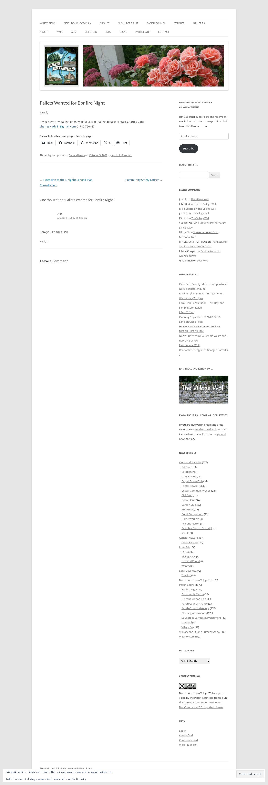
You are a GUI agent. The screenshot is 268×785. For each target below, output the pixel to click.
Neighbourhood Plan (77, 23)
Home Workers (190, 519)
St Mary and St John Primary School (199, 632)
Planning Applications (194, 613)
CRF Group (187, 495)
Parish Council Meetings (195, 608)
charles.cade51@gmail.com (58, 126)
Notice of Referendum (192, 289)
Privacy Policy (47, 768)
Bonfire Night (189, 589)
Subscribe (188, 148)
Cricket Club (188, 500)
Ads (73, 32)
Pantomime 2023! (189, 345)
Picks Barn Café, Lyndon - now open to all (203, 284)
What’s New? (47, 23)
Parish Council (156, 23)
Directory (91, 32)
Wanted (186, 566)
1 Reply (44, 112)
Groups (104, 23)
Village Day (187, 627)
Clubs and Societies (190, 462)
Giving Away (188, 556)
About (44, 32)
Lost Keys (202, 260)
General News (77, 155)
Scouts (185, 533)
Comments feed (188, 740)
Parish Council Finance (194, 603)
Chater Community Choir (196, 490)
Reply (43, 241)
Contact (163, 32)
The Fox (186, 575)
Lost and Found (190, 561)
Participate (142, 32)
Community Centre (192, 594)
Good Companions (192, 514)
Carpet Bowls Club (192, 481)
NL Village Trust (128, 23)
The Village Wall (200, 199)
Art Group (187, 467)
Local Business (187, 570)
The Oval (186, 622)
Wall (60, 32)
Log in (182, 730)
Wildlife (179, 23)
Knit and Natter (190, 523)
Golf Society (188, 509)
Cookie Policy (79, 779)
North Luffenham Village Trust (196, 580)
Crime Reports (189, 542)
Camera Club (188, 476)
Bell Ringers (188, 472)
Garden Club (188, 504)
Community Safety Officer (143, 180)
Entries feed (186, 735)
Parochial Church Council (196, 528)
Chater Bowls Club (192, 486)
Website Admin (188, 636)
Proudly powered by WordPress (75, 768)
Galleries (199, 23)
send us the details (206, 429)
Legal (123, 32)
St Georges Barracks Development (201, 617)
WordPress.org (187, 745)
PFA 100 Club (186, 312)
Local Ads (184, 547)
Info (108, 32)
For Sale (186, 552)
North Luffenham (121, 155)
